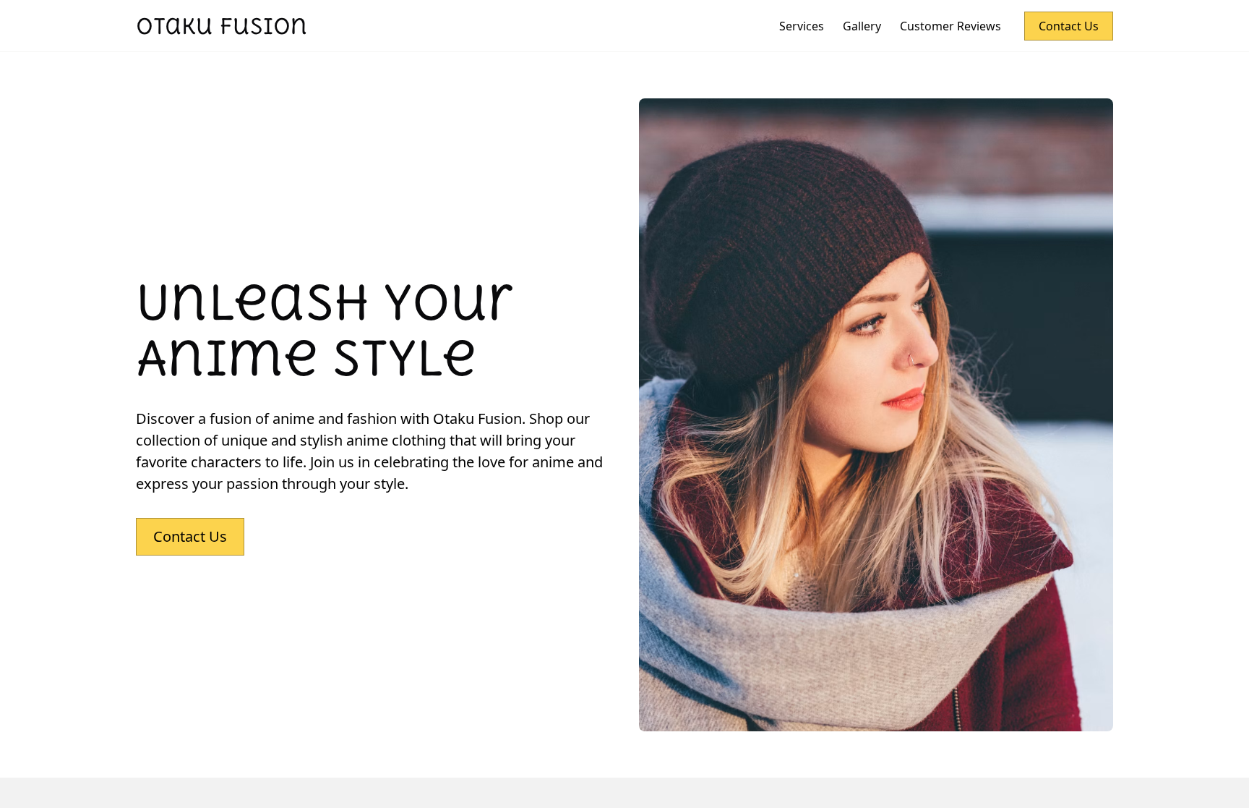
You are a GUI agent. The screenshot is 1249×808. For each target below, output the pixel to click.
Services (801, 26)
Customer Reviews (950, 26)
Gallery (862, 26)
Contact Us (1069, 26)
